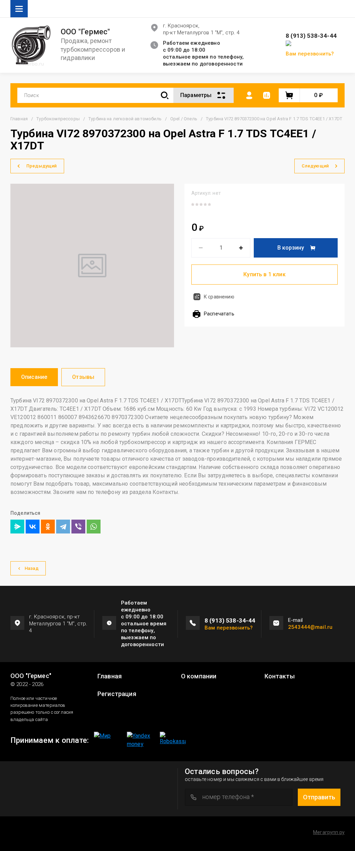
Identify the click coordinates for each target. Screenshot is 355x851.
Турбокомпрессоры (58, 118)
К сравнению (219, 296)
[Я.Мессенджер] (17, 526)
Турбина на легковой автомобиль (125, 118)
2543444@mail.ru (310, 627)
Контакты (280, 676)
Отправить (319, 797)
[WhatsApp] (94, 526)
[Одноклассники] (48, 526)
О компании (199, 676)
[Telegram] (63, 526)
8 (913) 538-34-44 (311, 36)
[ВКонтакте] (33, 526)
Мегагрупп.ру (329, 832)
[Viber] (78, 526)
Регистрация (116, 694)
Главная (19, 118)
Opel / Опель (183, 118)
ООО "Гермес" (85, 32)
